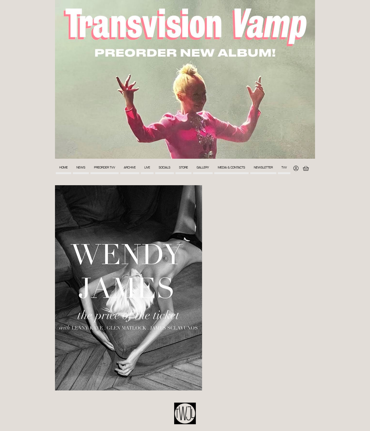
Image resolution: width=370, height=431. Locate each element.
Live (147, 167)
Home (63, 167)
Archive (130, 167)
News (80, 167)
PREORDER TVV (104, 167)
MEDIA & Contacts (231, 167)
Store (183, 167)
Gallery (203, 167)
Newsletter (263, 167)
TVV (284, 167)
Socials (164, 167)
